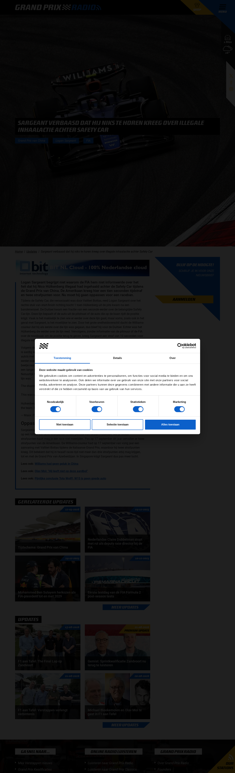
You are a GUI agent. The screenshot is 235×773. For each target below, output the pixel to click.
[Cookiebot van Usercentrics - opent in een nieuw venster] (180, 346)
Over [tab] (172, 357)
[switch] (97, 409)
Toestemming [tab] (62, 357)
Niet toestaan (64, 424)
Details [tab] (117, 357)
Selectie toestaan (118, 424)
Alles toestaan (170, 424)
